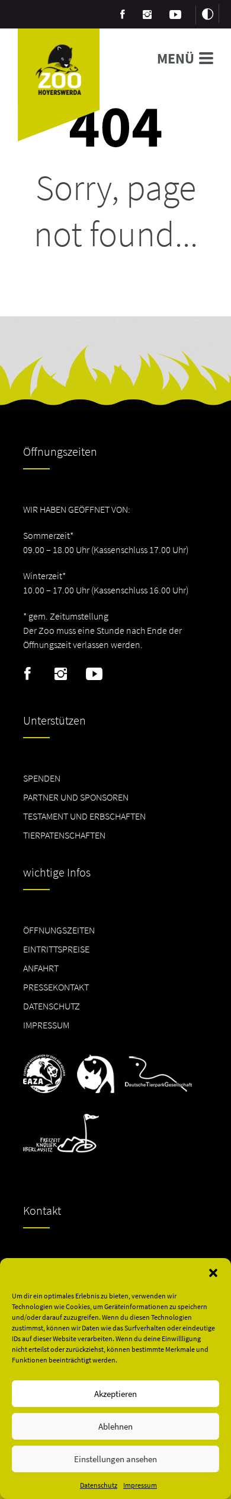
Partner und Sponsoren (76, 797)
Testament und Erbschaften (84, 816)
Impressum (140, 1485)
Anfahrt (41, 968)
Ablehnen (115, 1426)
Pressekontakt (56, 987)
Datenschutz (98, 1485)
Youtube (94, 674)
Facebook (27, 674)
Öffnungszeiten (59, 930)
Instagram (60, 674)
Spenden (41, 778)
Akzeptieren (115, 1393)
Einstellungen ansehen (115, 1459)
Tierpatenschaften (64, 835)
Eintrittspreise (56, 949)
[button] (213, 1273)
